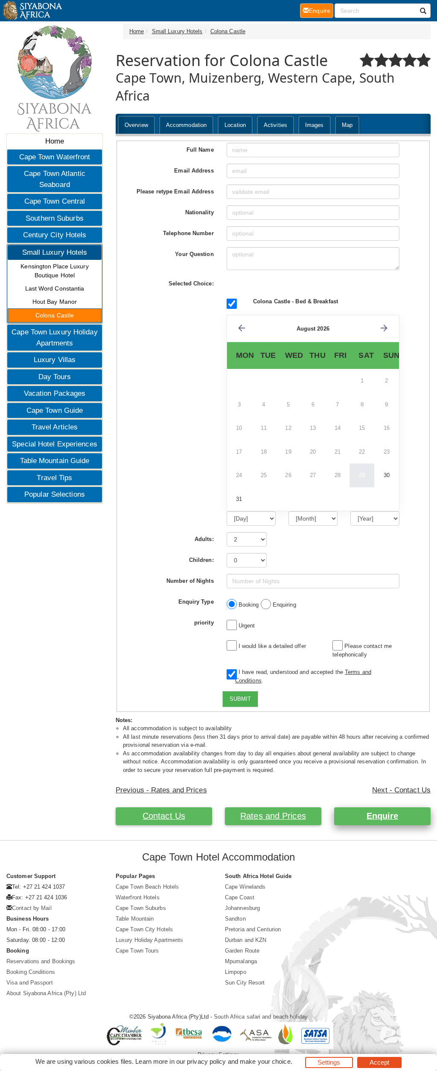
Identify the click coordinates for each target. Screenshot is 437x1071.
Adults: (204, 539)
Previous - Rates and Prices (161, 790)
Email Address (193, 170)
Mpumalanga (241, 961)
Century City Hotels (55, 235)
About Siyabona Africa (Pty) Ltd (46, 993)
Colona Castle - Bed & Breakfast (295, 301)
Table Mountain (135, 919)
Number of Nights (190, 581)
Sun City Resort (245, 982)
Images (314, 125)
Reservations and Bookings (41, 961)
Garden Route (242, 950)
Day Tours (54, 377)
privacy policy (206, 1061)
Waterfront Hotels (138, 897)
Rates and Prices (273, 816)
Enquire (383, 816)
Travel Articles (55, 427)
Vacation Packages (55, 393)
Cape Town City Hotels (144, 929)
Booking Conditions (30, 972)
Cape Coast (239, 897)
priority (204, 622)
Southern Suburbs (55, 218)
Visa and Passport (29, 982)
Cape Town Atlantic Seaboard (54, 179)
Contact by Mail (32, 908)
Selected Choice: (191, 283)
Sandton (235, 919)
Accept (380, 1062)
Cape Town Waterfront (54, 157)
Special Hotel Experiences (54, 444)
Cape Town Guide (54, 410)
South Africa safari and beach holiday (261, 1016)
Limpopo (235, 972)
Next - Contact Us (401, 790)
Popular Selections (54, 494)
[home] (32, 10)
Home (54, 141)
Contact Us (164, 816)
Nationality (199, 212)
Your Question (194, 254)
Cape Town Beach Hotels (147, 887)
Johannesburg (242, 908)
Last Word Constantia (54, 288)
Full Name (200, 150)
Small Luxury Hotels (54, 252)
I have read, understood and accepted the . (303, 676)
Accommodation (186, 125)
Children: (201, 560)
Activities (275, 125)
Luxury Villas (55, 360)
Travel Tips (54, 478)
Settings (329, 1062)
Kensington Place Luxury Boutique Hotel (54, 271)
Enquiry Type (196, 602)
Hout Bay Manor (54, 301)
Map (347, 125)
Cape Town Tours (137, 950)
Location (235, 125)
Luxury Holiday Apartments (150, 940)
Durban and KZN (245, 940)
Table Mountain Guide (55, 461)
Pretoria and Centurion (253, 929)
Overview (136, 125)
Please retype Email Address (175, 191)
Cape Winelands (245, 887)
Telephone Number (188, 233)
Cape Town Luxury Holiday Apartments (54, 337)
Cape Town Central (54, 201)
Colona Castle (54, 315)
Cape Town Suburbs (141, 908)
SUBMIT (240, 699)
